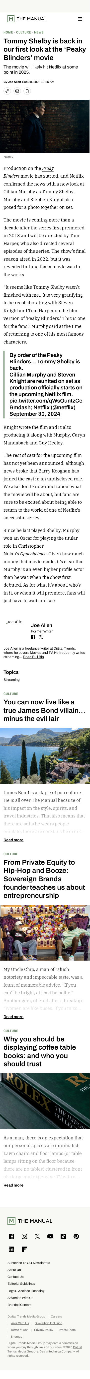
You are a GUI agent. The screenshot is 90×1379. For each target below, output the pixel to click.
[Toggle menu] (80, 19)
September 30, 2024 (34, 414)
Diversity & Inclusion (48, 1323)
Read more (13, 840)
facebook (33, 637)
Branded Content (19, 1304)
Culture (10, 693)
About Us (14, 1269)
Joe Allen (14, 82)
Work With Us (20, 1323)
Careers (56, 1317)
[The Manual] (27, 18)
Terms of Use (19, 1330)
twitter (41, 637)
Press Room (67, 1330)
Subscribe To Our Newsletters (28, 1262)
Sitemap (16, 1337)
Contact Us (15, 1276)
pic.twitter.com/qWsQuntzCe (45, 401)
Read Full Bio (33, 657)
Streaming (11, 679)
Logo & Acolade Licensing (25, 1290)
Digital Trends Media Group (26, 1317)
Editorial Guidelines (21, 1283)
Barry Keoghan (54, 471)
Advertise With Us (20, 1297)
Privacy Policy (43, 1330)
